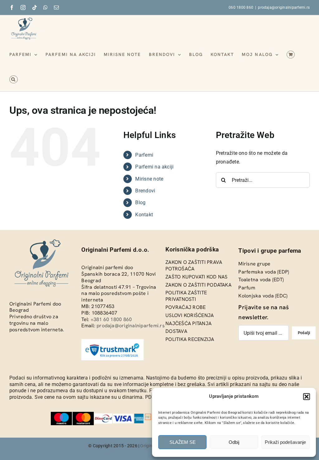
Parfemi (144, 155)
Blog (140, 202)
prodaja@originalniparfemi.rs (284, 7)
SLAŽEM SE (182, 442)
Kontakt (144, 215)
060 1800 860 (241, 7)
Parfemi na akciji (154, 167)
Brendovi (145, 191)
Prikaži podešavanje (285, 442)
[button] (306, 396)
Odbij (234, 442)
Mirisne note (149, 179)
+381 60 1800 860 (111, 319)
